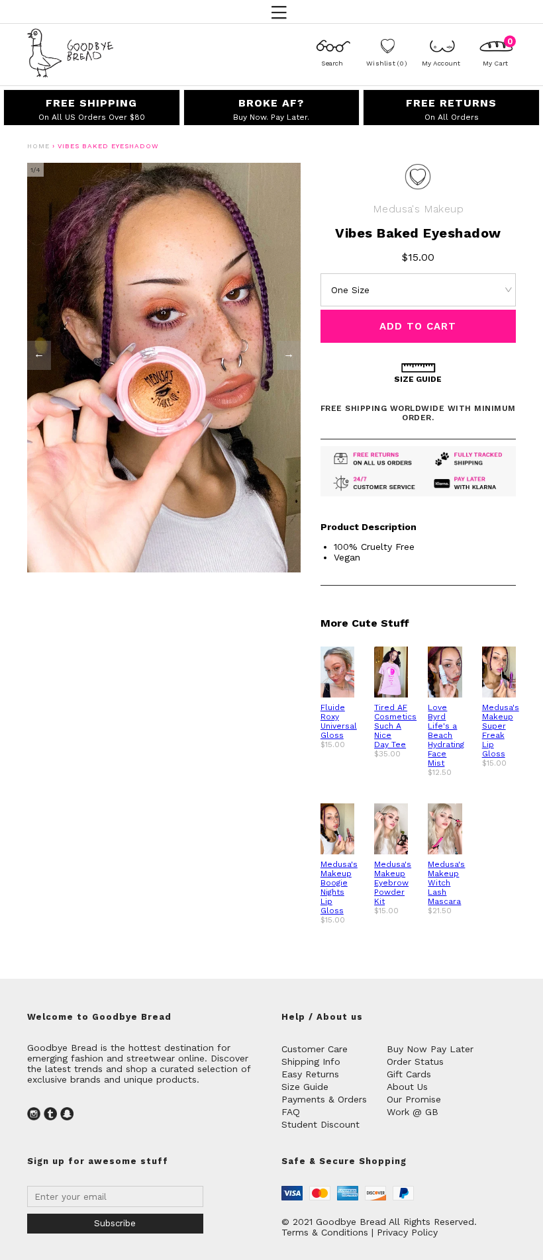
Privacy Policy (407, 1232)
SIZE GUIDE (418, 379)
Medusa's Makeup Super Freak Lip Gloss (500, 730)
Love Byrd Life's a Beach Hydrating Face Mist (446, 735)
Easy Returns (310, 1074)
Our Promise (414, 1099)
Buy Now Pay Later (430, 1049)
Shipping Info (310, 1061)
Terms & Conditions (324, 1232)
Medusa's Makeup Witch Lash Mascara (446, 883)
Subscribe (115, 1223)
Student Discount (320, 1124)
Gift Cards (409, 1074)
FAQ (290, 1111)
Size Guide (304, 1086)
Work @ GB (412, 1111)
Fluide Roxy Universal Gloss (339, 721)
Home (38, 146)
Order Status (415, 1061)
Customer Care (314, 1049)
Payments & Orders (324, 1099)
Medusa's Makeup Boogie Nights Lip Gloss (339, 887)
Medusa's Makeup (418, 208)
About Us (407, 1086)
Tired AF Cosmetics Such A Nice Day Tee (395, 726)
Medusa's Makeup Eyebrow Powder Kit (392, 883)
